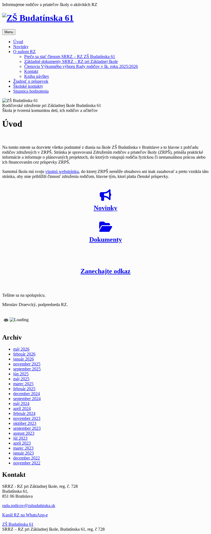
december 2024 (26, 393)
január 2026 (23, 359)
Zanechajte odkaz (105, 271)
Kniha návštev (36, 76)
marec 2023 (23, 448)
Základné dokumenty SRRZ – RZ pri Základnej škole (71, 61)
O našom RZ (24, 51)
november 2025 (26, 364)
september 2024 (27, 398)
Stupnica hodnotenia (31, 91)
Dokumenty (105, 239)
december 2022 (26, 458)
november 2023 (26, 418)
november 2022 (26, 463)
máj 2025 (21, 378)
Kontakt (31, 71)
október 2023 (24, 423)
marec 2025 (23, 383)
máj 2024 (21, 403)
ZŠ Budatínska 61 (18, 524)
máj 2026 (21, 349)
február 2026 (24, 354)
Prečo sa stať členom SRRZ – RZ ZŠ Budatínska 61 (69, 56)
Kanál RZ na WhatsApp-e (25, 515)
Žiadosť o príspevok (30, 81)
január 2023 (23, 453)
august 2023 (23, 433)
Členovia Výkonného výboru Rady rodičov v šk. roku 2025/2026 (81, 66)
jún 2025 (21, 373)
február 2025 (24, 388)
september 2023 (27, 428)
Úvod (18, 41)
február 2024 (24, 413)
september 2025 (27, 369)
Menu (8, 32)
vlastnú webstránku (62, 171)
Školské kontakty (28, 86)
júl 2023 (20, 438)
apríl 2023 (22, 443)
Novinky (21, 46)
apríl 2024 (22, 408)
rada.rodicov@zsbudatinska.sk (28, 505)
